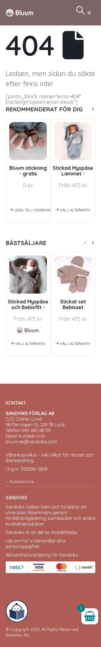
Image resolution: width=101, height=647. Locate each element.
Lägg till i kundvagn (33, 210)
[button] (89, 13)
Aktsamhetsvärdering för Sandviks (42, 555)
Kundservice (22, 481)
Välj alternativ (75, 210)
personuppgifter (22, 546)
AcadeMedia (64, 532)
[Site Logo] (20, 12)
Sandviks (15, 507)
